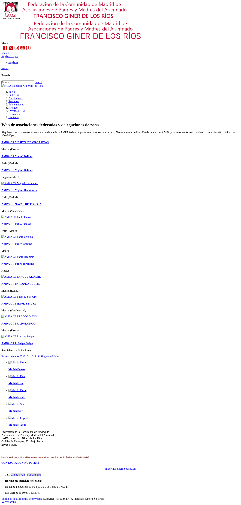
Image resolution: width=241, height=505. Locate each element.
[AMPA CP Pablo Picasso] (16, 217)
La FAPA (13, 94)
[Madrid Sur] (16, 404)
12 (32, 356)
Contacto (13, 117)
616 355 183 (34, 474)
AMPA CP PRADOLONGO (18, 323)
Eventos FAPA (16, 110)
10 (26, 356)
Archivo (13, 107)
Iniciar (4, 68)
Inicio (11, 91)
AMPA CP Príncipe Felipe (17, 343)
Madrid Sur (15, 410)
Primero (5, 356)
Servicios (13, 101)
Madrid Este (15, 383)
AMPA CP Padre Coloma (16, 243)
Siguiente (47, 356)
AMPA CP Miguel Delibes (16, 156)
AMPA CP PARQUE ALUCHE (20, 283)
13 (34, 356)
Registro (13, 62)
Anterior (15, 356)
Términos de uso (10, 498)
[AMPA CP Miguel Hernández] (19, 183)
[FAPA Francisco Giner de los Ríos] (22, 85)
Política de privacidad (32, 498)
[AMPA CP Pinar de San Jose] (19, 296)
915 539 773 (18, 474)
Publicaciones (16, 104)
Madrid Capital (17, 424)
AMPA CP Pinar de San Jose (18, 303)
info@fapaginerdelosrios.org (120, 468)
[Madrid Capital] (18, 418)
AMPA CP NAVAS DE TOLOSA (21, 204)
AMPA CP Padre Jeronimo (17, 263)
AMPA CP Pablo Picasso (16, 223)
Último (56, 356)
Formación (14, 114)
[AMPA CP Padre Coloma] (17, 236)
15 (40, 356)
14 (37, 356)
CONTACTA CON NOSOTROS (20, 462)
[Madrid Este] (16, 376)
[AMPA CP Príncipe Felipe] (17, 336)
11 (29, 356)
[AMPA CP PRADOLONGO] (19, 316)
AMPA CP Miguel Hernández (19, 190)
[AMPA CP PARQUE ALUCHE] (21, 276)
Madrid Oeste (16, 397)
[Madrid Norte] (17, 362)
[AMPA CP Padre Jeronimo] (17, 256)
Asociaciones (15, 98)
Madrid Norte (16, 369)
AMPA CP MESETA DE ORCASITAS (25, 142)
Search (38, 82)
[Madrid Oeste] (17, 390)
